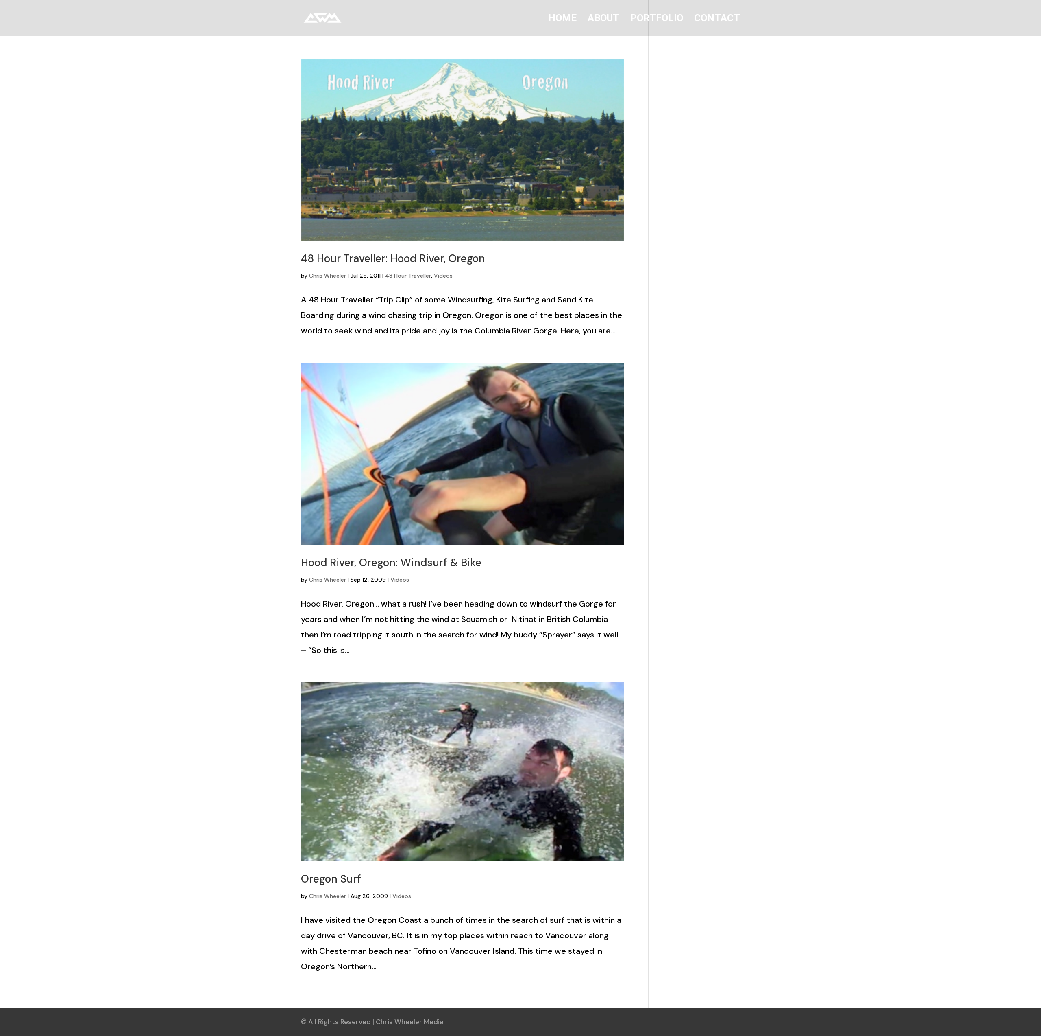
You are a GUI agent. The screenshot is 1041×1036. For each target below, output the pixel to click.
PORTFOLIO (656, 19)
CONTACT (717, 19)
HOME (562, 19)
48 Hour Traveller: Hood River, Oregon (393, 258)
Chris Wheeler (327, 275)
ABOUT (603, 19)
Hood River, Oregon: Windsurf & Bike (391, 562)
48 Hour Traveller (408, 275)
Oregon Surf (331, 879)
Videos (443, 275)
